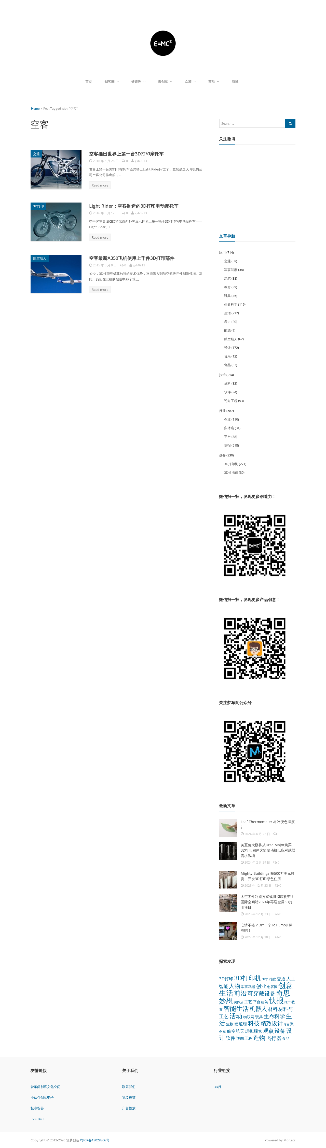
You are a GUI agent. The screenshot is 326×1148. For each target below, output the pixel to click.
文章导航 (227, 236)
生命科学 (230, 304)
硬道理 (136, 81)
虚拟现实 (253, 1031)
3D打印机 (231, 464)
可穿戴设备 (262, 993)
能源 (227, 330)
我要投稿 (128, 1097)
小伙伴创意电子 (42, 1097)
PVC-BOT (37, 1118)
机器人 (258, 1008)
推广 (287, 1002)
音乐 (227, 356)
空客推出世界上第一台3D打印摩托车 (126, 154)
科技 (254, 1023)
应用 (222, 252)
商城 (235, 81)
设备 (222, 455)
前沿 (211, 81)
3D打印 (38, 206)
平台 (227, 436)
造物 (259, 1037)
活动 (235, 1015)
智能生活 (236, 1008)
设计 (227, 347)
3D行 (217, 1086)
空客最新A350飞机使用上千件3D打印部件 (131, 258)
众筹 (188, 81)
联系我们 (128, 1086)
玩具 (227, 295)
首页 (88, 81)
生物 (230, 1023)
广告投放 (128, 1108)
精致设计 (272, 1023)
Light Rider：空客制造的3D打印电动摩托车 (134, 206)
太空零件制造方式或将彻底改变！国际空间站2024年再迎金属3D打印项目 (267, 902)
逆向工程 (230, 400)
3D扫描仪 (231, 472)
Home (35, 108)
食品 (227, 365)
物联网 (248, 1016)
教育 (227, 287)
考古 (227, 321)
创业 (227, 419)
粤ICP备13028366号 (94, 1140)
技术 (222, 374)
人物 (234, 985)
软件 (227, 392)
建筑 (227, 278)
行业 (222, 410)
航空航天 (39, 258)
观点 (268, 1030)
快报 (227, 445)
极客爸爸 (37, 1108)
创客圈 (110, 81)
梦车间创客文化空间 (45, 1086)
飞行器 (273, 1038)
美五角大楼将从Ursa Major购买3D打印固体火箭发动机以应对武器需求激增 (268, 850)
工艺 (248, 1001)
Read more (100, 185)
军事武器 (230, 269)
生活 (227, 313)
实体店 (229, 428)
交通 (36, 154)
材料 (227, 383)
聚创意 (163, 81)
